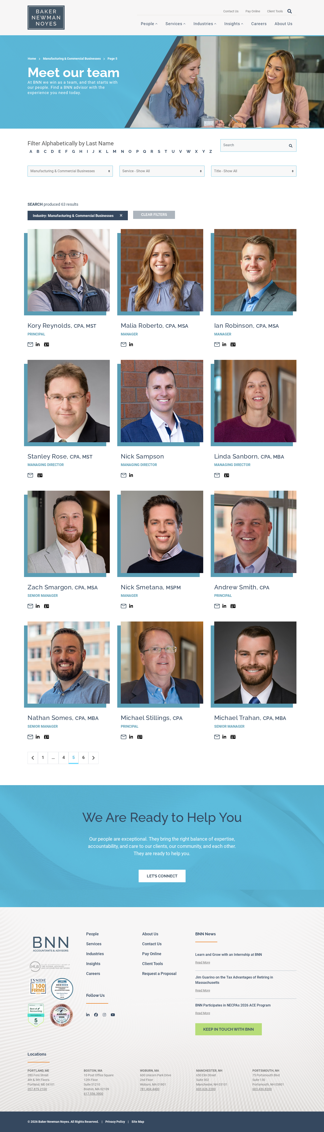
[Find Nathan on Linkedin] (38, 736)
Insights (232, 23)
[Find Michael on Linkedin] (131, 736)
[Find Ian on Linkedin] (224, 344)
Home (32, 58)
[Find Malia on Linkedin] (131, 344)
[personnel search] (290, 145)
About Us (283, 23)
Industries (203, 23)
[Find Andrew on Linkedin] (224, 606)
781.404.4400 (149, 1089)
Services (174, 23)
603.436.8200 (262, 1089)
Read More (202, 962)
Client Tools (275, 11)
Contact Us (230, 11)
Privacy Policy (115, 1121)
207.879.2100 (37, 1089)
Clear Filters (154, 215)
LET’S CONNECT (162, 876)
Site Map (137, 1121)
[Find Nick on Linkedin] (131, 475)
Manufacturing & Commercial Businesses (72, 58)
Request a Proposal (159, 973)
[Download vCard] (46, 344)
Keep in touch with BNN (228, 1029)
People (147, 23)
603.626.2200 (206, 1089)
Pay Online (253, 11)
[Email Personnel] (30, 344)
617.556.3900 (93, 1093)
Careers (259, 23)
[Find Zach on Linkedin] (38, 606)
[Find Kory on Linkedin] (38, 344)
